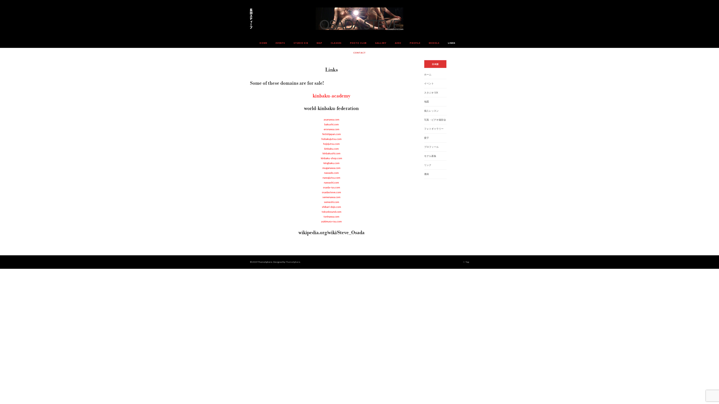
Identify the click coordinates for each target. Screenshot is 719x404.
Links (452, 43)
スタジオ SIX (431, 92)
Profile (415, 43)
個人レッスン (431, 110)
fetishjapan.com (331, 134)
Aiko (398, 43)
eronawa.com (331, 129)
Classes (336, 43)
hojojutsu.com (331, 143)
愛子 (426, 137)
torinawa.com (331, 216)
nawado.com (331, 172)
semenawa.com (331, 197)
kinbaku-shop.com (331, 158)
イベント (429, 83)
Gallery (380, 43)
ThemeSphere (293, 262)
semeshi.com (331, 201)
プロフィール (431, 146)
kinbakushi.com (331, 153)
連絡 (426, 173)
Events (280, 43)
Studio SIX (301, 43)
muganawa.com (331, 167)
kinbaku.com (331, 148)
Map (319, 43)
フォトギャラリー (434, 128)
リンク (427, 164)
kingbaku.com (331, 163)
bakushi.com (331, 124)
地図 (426, 101)
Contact (359, 52)
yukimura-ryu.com (331, 221)
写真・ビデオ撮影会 (435, 119)
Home (263, 43)
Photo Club (358, 43)
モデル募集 (430, 155)
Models (434, 43)
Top (467, 262)
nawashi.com (331, 182)
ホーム (427, 74)
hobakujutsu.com (331, 138)
